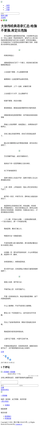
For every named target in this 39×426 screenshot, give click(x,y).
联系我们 (8, 416)
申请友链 (8, 418)
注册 (6, 15)
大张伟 (3, 18)
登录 (2, 15)
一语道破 (12, 372)
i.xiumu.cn (18, 424)
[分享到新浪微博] (1, 20)
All (29, 422)
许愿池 (7, 405)
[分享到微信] (4, 20)
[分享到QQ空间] (6, 20)
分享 (2, 352)
